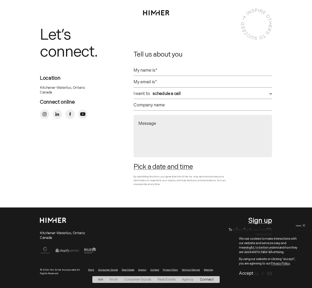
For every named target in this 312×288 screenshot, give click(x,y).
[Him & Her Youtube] (82, 114)
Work (113, 279)
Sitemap (208, 270)
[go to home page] (156, 12)
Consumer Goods (137, 279)
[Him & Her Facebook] (70, 114)
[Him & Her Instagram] (44, 114)
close (298, 226)
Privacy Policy (280, 263)
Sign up (260, 221)
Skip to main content (25, 7)
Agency (188, 279)
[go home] (100, 279)
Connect (207, 279)
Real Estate (166, 279)
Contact (154, 270)
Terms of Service (191, 270)
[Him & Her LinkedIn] (57, 114)
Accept (246, 273)
